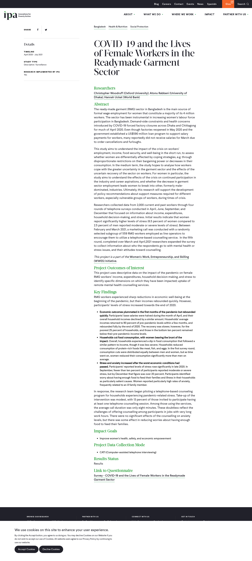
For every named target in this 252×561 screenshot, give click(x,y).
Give (228, 4)
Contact (178, 4)
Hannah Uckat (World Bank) (122, 97)
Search (241, 4)
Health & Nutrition (118, 27)
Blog (156, 4)
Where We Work (183, 14)
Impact (210, 14)
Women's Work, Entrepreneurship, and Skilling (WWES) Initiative (141, 259)
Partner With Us (235, 14)
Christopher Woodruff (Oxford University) (121, 93)
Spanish (211, 4)
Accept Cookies (26, 549)
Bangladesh (100, 27)
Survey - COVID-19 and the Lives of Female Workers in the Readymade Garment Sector (139, 477)
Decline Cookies (51, 549)
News (200, 4)
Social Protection (139, 27)
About (129, 14)
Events (190, 4)
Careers (166, 4)
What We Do (153, 14)
